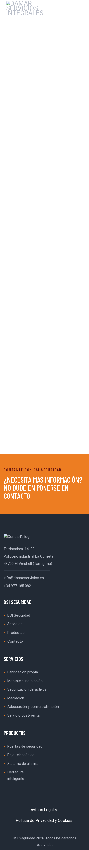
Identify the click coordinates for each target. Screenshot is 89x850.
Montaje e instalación (25, 681)
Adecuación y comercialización (33, 707)
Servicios (14, 624)
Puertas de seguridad (24, 746)
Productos (16, 632)
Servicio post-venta (23, 715)
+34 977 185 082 (17, 586)
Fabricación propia (22, 672)
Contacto (15, 641)
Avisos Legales (44, 810)
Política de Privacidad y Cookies (44, 820)
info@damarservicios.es (24, 578)
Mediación (15, 698)
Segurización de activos (27, 689)
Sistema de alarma (22, 763)
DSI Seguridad (18, 615)
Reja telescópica (21, 755)
